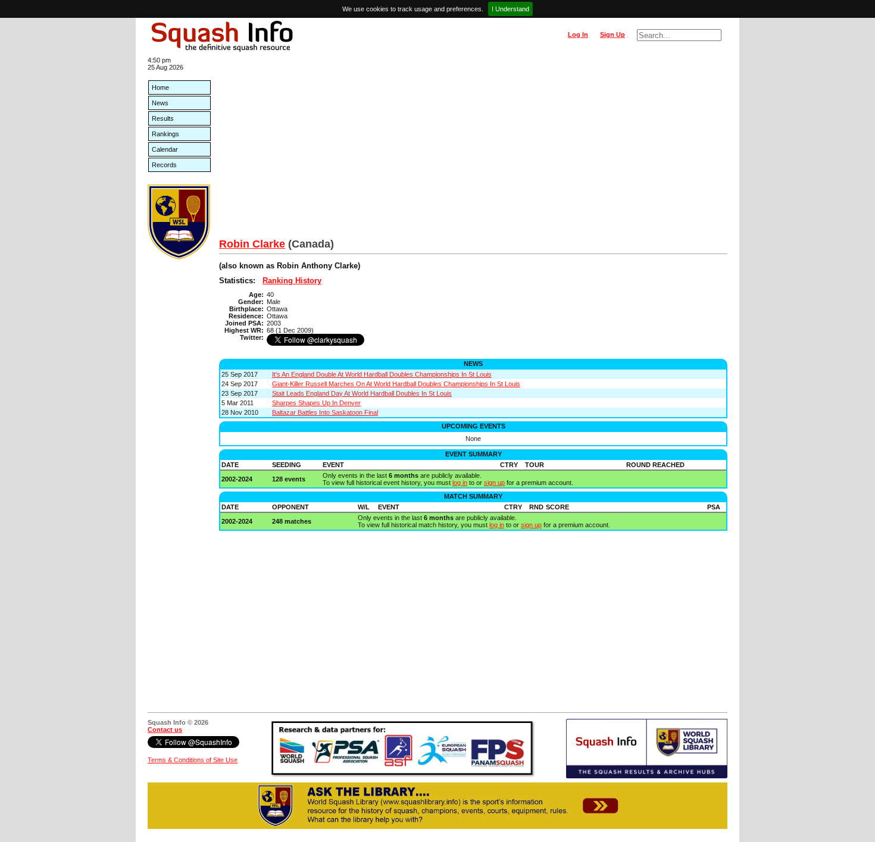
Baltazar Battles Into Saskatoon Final (325, 412)
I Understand (510, 8)
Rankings (165, 133)
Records (164, 164)
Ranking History (291, 280)
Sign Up (612, 34)
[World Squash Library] (179, 257)
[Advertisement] (473, 148)
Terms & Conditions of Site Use (193, 759)
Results (163, 118)
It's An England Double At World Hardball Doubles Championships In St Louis (382, 374)
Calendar (165, 149)
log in (459, 482)
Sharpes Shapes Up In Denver (316, 402)
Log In (578, 34)
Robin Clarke (252, 244)
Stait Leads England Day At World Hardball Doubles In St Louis (362, 393)
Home (160, 87)
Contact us (165, 729)
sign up (494, 482)
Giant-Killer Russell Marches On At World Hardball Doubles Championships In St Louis (396, 383)
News (160, 103)
